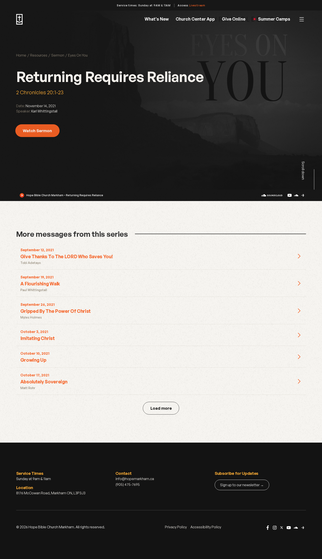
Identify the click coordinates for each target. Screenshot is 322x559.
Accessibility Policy (205, 527)
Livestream (197, 5)
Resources (38, 55)
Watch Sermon (37, 130)
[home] (19, 19)
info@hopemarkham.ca (134, 479)
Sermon (57, 55)
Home (21, 55)
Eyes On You (78, 55)
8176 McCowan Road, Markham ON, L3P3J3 (50, 493)
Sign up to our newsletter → (242, 485)
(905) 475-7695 (127, 484)
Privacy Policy (176, 527)
